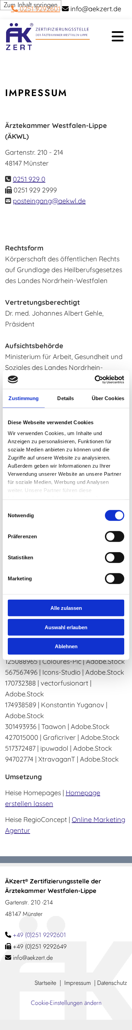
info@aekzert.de (33, 957)
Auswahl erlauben (66, 627)
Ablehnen (66, 646)
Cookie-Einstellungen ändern (66, 1002)
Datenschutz (112, 982)
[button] (111, 37)
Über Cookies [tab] (108, 398)
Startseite (45, 982)
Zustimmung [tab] (23, 398)
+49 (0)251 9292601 (39, 935)
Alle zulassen (66, 608)
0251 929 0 (29, 179)
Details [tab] (65, 398)
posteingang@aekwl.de (49, 200)
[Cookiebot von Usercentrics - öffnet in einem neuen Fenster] (95, 379)
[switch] (114, 536)
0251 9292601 (35, 8)
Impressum (77, 982)
